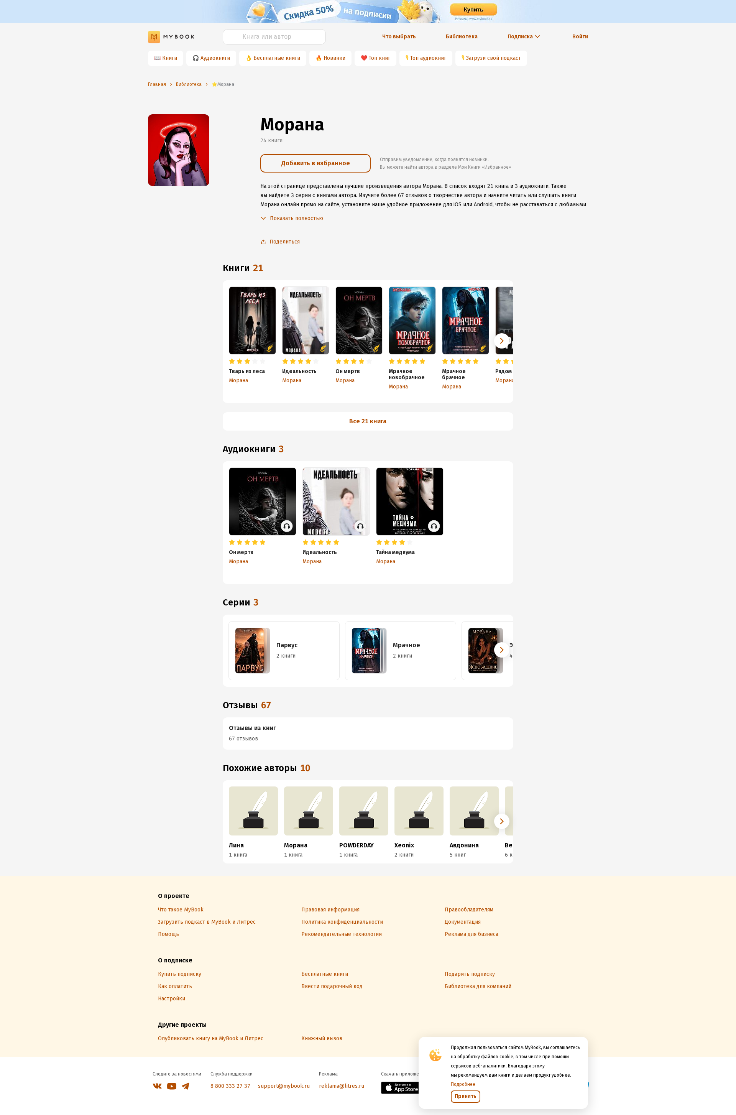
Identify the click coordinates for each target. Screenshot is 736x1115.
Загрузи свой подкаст (493, 58)
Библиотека (462, 36)
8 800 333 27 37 (230, 1086)
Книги (169, 58)
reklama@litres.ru (341, 1086)
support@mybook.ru (284, 1086)
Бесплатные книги (276, 58)
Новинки (334, 58)
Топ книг (379, 58)
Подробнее (463, 1084)
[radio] (232, 361)
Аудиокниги (215, 58)
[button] (501, 341)
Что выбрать (399, 36)
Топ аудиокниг (428, 58)
